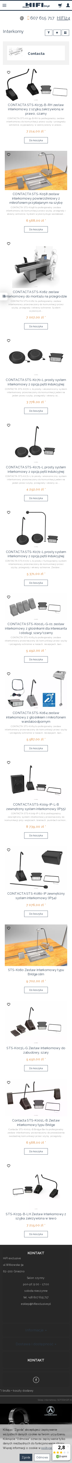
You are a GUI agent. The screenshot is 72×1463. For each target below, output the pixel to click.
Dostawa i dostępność (35, 1344)
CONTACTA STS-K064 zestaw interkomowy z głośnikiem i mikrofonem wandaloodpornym (36, 717)
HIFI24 (63, 17)
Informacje (35, 1330)
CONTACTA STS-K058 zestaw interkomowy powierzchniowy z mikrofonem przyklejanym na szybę (36, 198)
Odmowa (42, 1457)
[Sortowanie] (57, 33)
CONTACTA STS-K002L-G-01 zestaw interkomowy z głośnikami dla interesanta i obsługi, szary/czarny (36, 628)
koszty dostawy (23, 1390)
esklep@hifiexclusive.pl (36, 1303)
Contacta (36, 54)
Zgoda (26, 1457)
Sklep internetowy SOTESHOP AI (55, 1400)
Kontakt (36, 1360)
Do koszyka (36, 140)
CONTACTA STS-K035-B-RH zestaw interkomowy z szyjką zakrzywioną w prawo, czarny (36, 109)
